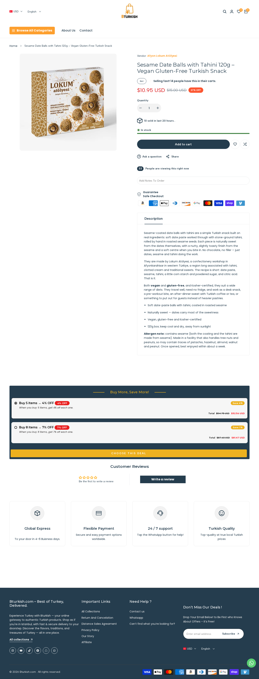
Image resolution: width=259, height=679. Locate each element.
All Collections (91, 611)
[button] (235, 144)
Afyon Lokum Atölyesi (162, 56)
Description (153, 218)
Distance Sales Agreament (99, 624)
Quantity (142, 100)
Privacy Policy (90, 630)
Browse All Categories (34, 30)
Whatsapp (136, 618)
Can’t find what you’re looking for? (152, 624)
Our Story (88, 636)
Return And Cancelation (97, 618)
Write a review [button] (162, 479)
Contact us (137, 611)
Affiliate (87, 642)
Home (13, 46)
